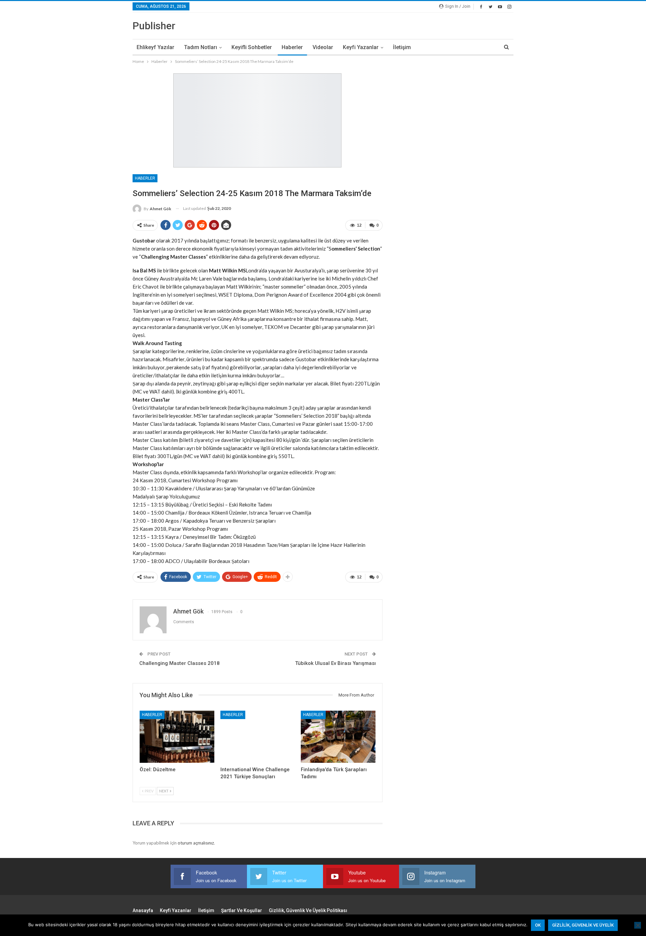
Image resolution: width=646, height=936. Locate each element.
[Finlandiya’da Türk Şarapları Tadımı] (338, 737)
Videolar (323, 47)
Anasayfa (143, 910)
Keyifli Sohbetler (251, 47)
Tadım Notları (200, 47)
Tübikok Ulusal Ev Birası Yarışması (335, 663)
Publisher (154, 26)
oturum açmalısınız (196, 843)
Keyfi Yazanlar (361, 47)
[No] (637, 925)
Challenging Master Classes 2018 (179, 663)
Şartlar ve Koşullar (241, 910)
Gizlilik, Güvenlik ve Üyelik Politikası (308, 910)
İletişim (402, 47)
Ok (538, 925)
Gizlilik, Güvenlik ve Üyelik (583, 925)
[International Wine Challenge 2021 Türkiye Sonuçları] (257, 737)
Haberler (292, 47)
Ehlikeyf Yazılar (155, 47)
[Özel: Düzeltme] (177, 737)
